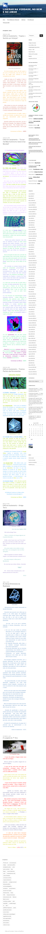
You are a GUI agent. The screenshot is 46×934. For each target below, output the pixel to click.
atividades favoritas (7, 867)
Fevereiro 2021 (31, 316)
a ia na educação (12, 862)
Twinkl (38, 183)
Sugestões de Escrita (33, 58)
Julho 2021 (31, 309)
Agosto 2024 (31, 242)
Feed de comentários (33, 462)
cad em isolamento (10, 871)
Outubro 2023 (31, 264)
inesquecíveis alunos (11, 894)
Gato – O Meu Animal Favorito (34, 86)
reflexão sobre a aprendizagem (9, 914)
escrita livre (5, 888)
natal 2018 (5, 903)
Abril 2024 (31, 251)
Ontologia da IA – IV (32, 418)
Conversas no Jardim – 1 (33, 75)
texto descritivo (6, 920)
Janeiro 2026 (31, 204)
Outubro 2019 (31, 349)
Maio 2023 (31, 276)
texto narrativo (6, 922)
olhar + (7, 905)
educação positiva (6, 884)
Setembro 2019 (32, 351)
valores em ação (6, 924)
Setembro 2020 (32, 325)
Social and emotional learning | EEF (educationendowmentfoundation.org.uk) (36, 151)
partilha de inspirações (7, 907)
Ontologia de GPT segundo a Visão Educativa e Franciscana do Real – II (36, 412)
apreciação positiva (11, 864)
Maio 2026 (31, 196)
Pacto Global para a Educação (13, 19)
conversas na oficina (7, 877)
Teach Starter (37, 127)
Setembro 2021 (32, 305)
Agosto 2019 (31, 353)
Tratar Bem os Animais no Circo (35, 89)
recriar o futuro (6, 911)
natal (13, 901)
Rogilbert (11, 331)
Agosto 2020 (31, 327)
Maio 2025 (31, 222)
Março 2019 (31, 365)
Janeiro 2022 (31, 296)
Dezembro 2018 (32, 371)
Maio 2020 (31, 333)
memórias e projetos (7, 901)
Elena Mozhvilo (14, 526)
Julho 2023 (31, 271)
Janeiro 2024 (31, 258)
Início (4, 19)
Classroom (15, 803)
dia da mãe (5, 882)
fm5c (4, 894)
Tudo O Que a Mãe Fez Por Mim (35, 96)
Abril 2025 (31, 224)
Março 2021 (31, 313)
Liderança (23, 19)
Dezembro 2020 (32, 318)
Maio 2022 (31, 291)
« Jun (31, 439)
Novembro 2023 (32, 262)
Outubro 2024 (31, 238)
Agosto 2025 (31, 216)
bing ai (4, 871)
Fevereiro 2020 (32, 340)
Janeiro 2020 (31, 342)
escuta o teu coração (7, 890)
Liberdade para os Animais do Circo (35, 93)
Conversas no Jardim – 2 (33, 72)
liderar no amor (6, 899)
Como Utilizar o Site (32, 45)
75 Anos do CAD (6, 22)
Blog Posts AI (37, 162)
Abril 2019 (31, 362)
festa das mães (6, 892)
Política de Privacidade (33, 54)
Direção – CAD (31, 49)
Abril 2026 (31, 198)
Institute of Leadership (38, 118)
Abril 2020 (31, 336)
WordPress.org (31, 464)
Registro (30, 56)
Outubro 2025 (31, 211)
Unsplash (18, 526)
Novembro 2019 (32, 347)
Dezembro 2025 (32, 207)
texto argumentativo (7, 918)
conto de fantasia (6, 875)
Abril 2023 (31, 278)
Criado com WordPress (19, 931)
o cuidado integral (12, 903)
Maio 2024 (31, 249)
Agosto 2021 (31, 307)
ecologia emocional (12, 882)
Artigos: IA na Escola (38, 171)
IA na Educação (31, 19)
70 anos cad (5, 862)
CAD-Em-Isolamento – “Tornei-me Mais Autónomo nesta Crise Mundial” (14, 142)
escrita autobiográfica (7, 886)
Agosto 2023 (31, 269)
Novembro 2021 (32, 300)
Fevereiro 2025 (31, 229)
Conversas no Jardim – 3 (33, 68)
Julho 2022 (31, 289)
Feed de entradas (32, 460)
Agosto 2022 (31, 287)
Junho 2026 (31, 193)
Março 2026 (31, 200)
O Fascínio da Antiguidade (34, 78)
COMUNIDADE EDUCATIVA (34, 47)
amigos (4, 864)
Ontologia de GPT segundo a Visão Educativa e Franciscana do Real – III (36, 403)
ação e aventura (6, 869)
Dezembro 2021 (32, 298)
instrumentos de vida (7, 896)
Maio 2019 (31, 360)
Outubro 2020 (31, 322)
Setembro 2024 (32, 240)
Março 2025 (31, 227)
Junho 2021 (31, 311)
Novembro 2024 (32, 236)
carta (4, 873)
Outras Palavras (32, 51)
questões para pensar (7, 909)
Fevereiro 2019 (31, 367)
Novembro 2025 (32, 209)
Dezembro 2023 (32, 260)
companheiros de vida (11, 873)
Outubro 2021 (31, 302)
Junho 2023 (31, 273)
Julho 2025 (31, 218)
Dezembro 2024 (32, 233)
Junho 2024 (31, 247)
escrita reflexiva (12, 888)
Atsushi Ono (14, 227)
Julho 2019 (31, 356)
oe (3, 905)
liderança (14, 896)
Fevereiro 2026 (31, 202)
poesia (14, 907)
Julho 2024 (31, 245)
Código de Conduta (32, 42)
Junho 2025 (31, 220)
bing (12, 869)
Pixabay (18, 227)
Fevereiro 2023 (31, 282)
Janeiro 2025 (31, 231)
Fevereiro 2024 (31, 256)
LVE (38, 125)
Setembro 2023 (32, 267)
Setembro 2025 (32, 213)
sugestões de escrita (7, 916)
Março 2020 (31, 338)
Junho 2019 (31, 358)
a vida (13, 867)
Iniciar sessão (31, 457)
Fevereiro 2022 (31, 293)
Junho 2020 (31, 331)
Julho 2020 (31, 329)
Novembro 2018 (32, 373)
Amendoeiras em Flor (33, 65)
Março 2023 (31, 280)
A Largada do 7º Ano (10, 738)
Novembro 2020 (32, 320)
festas (12, 892)
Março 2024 (31, 253)
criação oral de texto (7, 879)
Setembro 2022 (32, 285)
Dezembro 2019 (32, 345)
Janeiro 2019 (31, 369)
